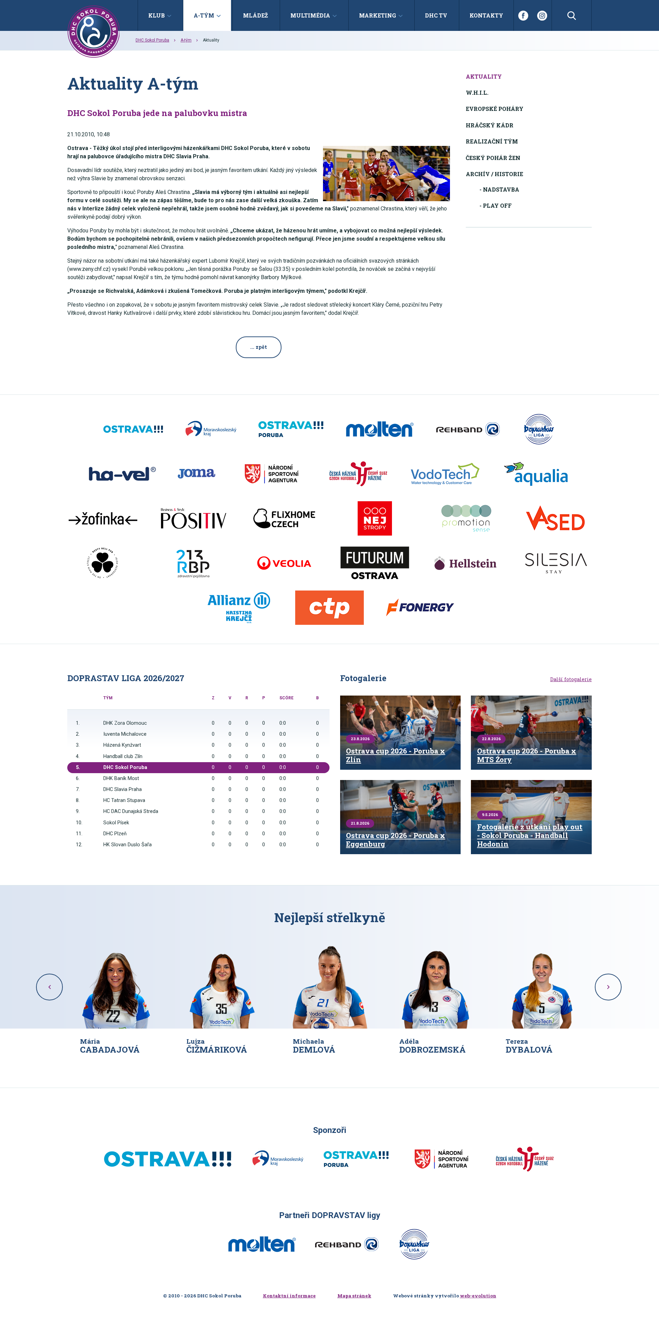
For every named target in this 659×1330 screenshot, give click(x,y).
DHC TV (436, 15)
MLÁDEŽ (255, 15)
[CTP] (329, 608)
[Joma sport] (196, 474)
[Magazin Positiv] (193, 518)
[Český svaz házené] (358, 474)
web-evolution (478, 1296)
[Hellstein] (465, 563)
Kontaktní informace (289, 1296)
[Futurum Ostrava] (374, 563)
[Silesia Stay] (556, 563)
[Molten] (379, 429)
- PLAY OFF (495, 205)
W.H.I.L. (477, 92)
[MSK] (210, 429)
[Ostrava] (133, 429)
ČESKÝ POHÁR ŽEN (493, 157)
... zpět (258, 347)
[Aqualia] (535, 474)
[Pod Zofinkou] (103, 518)
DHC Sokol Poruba (152, 40)
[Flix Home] (284, 518)
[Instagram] (542, 15)
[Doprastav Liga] (539, 429)
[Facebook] (523, 15)
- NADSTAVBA (499, 189)
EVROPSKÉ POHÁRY (494, 108)
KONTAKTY (486, 15)
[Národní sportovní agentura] (271, 474)
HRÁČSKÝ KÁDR (489, 125)
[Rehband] (468, 429)
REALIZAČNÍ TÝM (492, 141)
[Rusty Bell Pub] (103, 563)
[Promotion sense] (465, 518)
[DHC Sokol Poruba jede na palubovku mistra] (386, 173)
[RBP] (193, 563)
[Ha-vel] (122, 474)
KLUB (156, 15)
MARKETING (377, 15)
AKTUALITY (484, 76)
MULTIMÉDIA (310, 15)
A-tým (186, 40)
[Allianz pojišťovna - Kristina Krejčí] (239, 608)
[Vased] (556, 518)
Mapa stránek (354, 1296)
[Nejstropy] (374, 518)
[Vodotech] (445, 474)
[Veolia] (284, 563)
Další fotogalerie (571, 679)
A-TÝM (204, 15)
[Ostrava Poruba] (290, 429)
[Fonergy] (420, 608)
